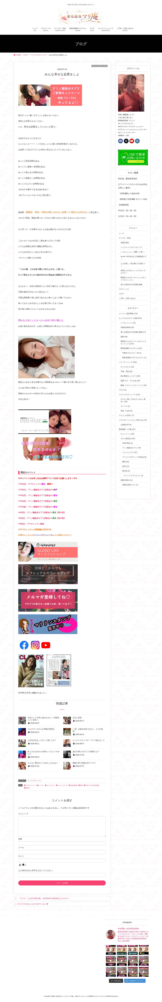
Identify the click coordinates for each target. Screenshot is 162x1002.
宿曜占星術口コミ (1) (130, 485)
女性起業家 (73, 785)
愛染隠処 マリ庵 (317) (127, 429)
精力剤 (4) (126, 471)
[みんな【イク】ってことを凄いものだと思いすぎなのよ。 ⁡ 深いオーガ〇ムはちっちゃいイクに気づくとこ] (144, 961)
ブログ (121, 294)
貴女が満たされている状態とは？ (86, 752)
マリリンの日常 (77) (126, 415)
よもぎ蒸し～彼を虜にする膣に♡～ (133, 265)
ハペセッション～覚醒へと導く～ (133, 252)
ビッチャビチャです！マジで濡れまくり (89, 740)
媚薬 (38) (125, 462)
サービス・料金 (125, 238)
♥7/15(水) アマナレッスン (35, 484)
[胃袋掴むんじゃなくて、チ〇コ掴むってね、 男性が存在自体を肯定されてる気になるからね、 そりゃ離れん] (122, 950)
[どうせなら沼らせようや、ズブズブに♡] (133, 950)
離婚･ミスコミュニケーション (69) (134, 385)
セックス (41, 785)
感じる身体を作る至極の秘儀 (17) (133, 332)
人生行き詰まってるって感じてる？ (42, 740)
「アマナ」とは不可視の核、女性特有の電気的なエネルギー (43, 898)
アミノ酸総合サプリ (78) (131, 448)
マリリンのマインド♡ (99, 66)
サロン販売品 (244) (128, 438)
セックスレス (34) (127, 367)
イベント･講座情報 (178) (128, 313)
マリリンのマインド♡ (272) (129, 394)
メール (21, 848)
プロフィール (124, 289)
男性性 (27, 788)
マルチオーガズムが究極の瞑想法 (41, 729)
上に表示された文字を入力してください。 (36, 870)
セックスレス (50, 785)
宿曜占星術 (125, 243)
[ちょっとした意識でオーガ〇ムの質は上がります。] (111, 961)
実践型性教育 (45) (127, 327)
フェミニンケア (62, 785)
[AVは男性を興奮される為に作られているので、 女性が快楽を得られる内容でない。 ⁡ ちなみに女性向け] (111, 972)
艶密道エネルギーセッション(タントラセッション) (133, 279)
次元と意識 (77, 718)
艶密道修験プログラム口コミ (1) (134, 357)
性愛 (81, 785)
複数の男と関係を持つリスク (84, 763)
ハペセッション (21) (128, 323)
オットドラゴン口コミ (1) (133, 475)
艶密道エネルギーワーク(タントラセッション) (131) (133, 342)
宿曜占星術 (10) (126, 480)
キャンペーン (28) (127, 434)
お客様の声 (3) (126, 425)
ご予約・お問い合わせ (127, 298)
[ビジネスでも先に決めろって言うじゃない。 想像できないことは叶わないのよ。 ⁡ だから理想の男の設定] (144, 972)
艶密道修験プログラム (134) (131, 348)
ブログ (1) (123, 390)
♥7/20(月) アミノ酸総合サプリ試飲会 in (37, 495)
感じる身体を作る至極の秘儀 (131, 284)
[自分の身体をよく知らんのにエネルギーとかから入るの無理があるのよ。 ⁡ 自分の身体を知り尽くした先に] (133, 961)
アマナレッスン (30, 785)
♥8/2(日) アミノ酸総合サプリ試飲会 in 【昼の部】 (42, 512)
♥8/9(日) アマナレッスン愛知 (31, 524)
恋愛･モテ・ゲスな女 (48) (130, 381)
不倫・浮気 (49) (126, 371)
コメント (23, 814)
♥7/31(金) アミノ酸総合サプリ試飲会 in (37, 507)
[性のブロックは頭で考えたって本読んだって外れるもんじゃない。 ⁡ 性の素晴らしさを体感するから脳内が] (111, 950)
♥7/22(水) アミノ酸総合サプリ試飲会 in (37, 501)
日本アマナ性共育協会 (92, 785)
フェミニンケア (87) (129, 452)
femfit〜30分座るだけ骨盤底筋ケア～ (134, 258)
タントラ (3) (125, 406)
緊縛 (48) (124, 337)
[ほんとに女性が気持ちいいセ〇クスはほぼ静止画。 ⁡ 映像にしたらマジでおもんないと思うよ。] (122, 972)
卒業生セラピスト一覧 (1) (131, 353)
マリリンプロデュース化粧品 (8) (134, 457)
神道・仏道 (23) (126, 411)
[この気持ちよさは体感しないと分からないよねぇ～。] (122, 961)
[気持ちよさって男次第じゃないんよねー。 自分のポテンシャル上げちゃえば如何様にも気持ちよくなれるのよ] (144, 950)
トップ (121, 233)
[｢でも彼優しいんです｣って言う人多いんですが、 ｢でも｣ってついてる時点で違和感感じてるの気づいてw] (133, 972)
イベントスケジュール (42, 535)
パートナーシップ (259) (128, 362)
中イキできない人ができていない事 (33, 904)
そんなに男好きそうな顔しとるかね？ (43, 763)
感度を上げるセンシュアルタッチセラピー (133, 272)
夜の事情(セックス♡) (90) (130, 376)
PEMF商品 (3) (127, 443)
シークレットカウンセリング (131, 247)
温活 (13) (125, 466)
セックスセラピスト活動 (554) (130, 318)
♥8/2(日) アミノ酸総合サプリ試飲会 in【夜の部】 (42, 518)
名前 (20, 839)
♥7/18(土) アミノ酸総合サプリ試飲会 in (37, 490)
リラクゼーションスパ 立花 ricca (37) (133, 420)
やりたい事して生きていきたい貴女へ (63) (133, 400)
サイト (21, 856)
